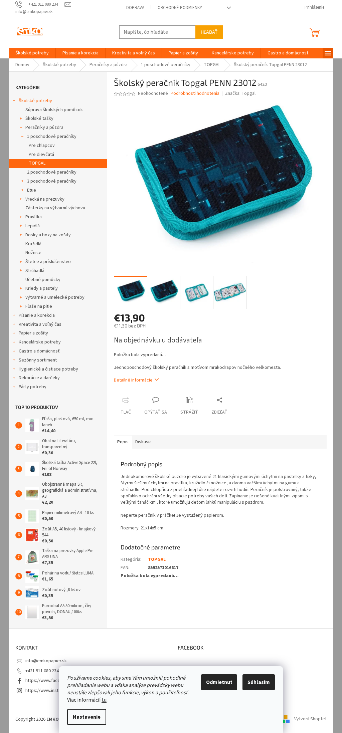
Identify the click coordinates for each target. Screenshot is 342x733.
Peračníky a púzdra (44, 127)
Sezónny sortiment (38, 360)
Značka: (240, 93)
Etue (31, 190)
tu (104, 700)
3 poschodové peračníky (51, 181)
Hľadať (209, 32)
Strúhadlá (34, 270)
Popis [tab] (123, 442)
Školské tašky (39, 118)
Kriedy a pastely (41, 288)
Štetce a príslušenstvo (48, 261)
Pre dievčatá (41, 154)
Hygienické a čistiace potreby (48, 369)
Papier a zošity (33, 333)
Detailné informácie (133, 380)
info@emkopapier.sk (46, 661)
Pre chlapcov (42, 145)
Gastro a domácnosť (39, 351)
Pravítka (33, 217)
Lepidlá (32, 226)
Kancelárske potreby (40, 342)
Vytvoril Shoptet (310, 719)
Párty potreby (32, 387)
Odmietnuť (219, 682)
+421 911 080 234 (42, 671)
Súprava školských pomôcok (54, 109)
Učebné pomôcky (42, 279)
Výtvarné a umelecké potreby (54, 297)
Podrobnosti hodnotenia (195, 93)
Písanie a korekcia (37, 315)
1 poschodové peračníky (51, 136)
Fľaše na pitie (38, 306)
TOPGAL (37, 163)
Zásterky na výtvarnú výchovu (55, 208)
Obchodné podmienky (180, 8)
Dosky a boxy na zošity (48, 235)
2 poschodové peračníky (51, 172)
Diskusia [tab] (143, 442)
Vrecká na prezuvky (44, 199)
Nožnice (33, 252)
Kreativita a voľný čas (40, 324)
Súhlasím (258, 682)
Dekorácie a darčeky (39, 378)
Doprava (135, 8)
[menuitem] (32, 53)
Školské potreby (35, 100)
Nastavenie (87, 717)
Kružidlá (33, 244)
